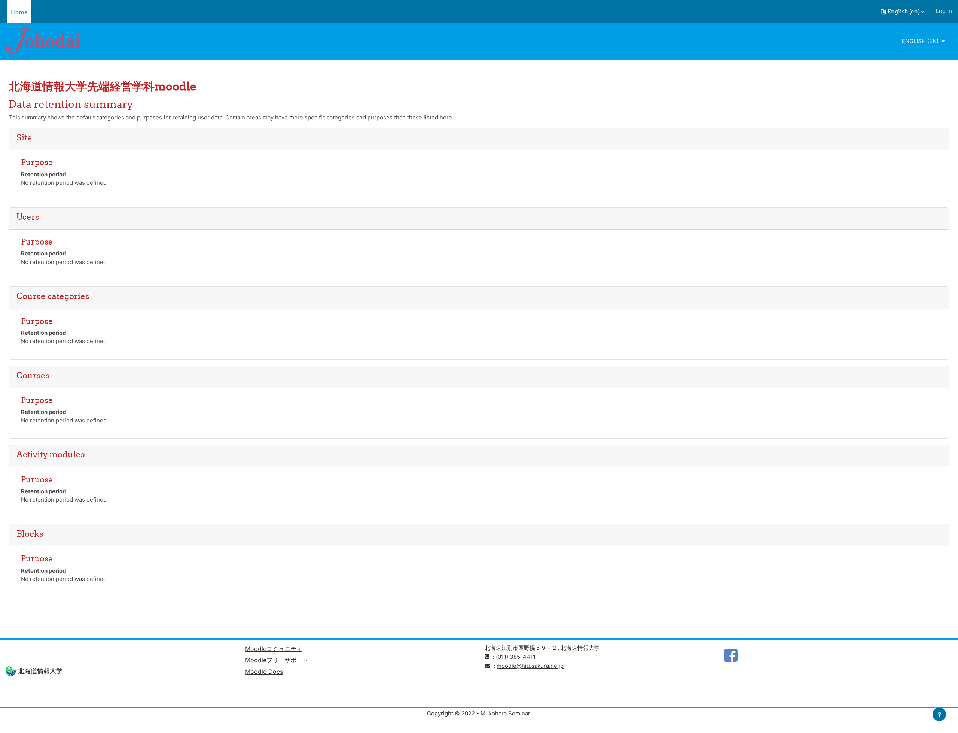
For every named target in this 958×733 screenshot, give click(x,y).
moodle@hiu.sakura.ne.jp (530, 665)
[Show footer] (939, 714)
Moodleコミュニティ (273, 648)
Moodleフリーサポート (276, 660)
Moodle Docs (264, 671)
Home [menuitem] (19, 12)
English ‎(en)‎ (921, 41)
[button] (902, 11)
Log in (944, 11)
